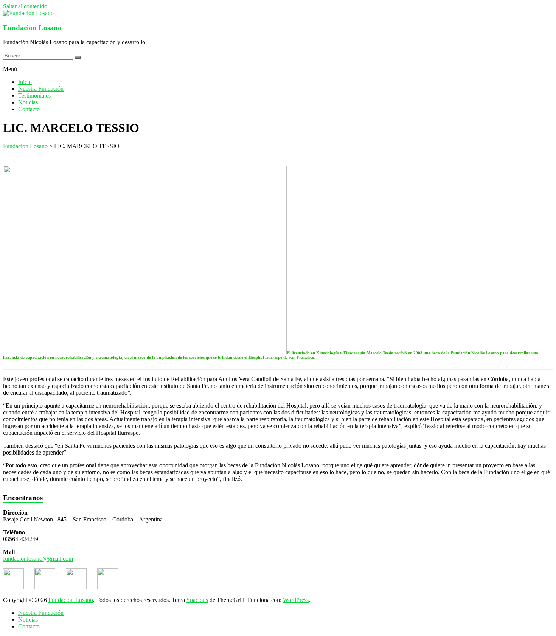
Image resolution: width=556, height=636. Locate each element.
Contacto (29, 109)
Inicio (25, 82)
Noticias (28, 102)
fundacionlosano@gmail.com (38, 558)
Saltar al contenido (25, 6)
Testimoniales (34, 95)
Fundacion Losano (32, 28)
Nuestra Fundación (41, 88)
